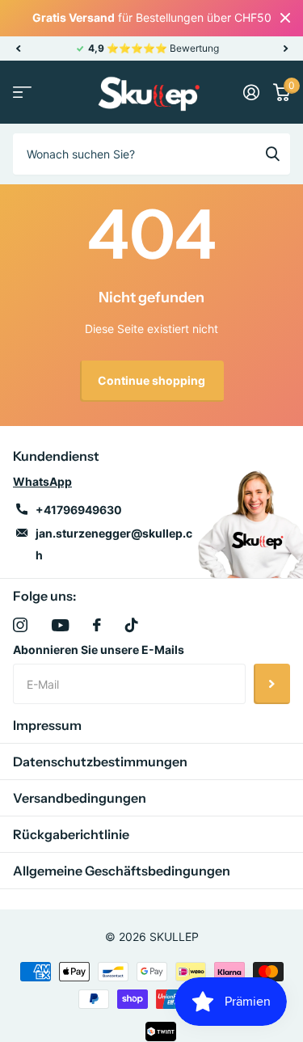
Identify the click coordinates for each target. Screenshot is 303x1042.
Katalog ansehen (22, 92)
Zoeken (272, 153)
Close (285, 18)
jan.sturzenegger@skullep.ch (114, 544)
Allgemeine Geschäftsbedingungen (121, 871)
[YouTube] (60, 625)
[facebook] (97, 624)
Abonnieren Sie (272, 684)
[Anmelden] (250, 92)
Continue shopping (151, 380)
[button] (18, 48)
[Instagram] (20, 625)
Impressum (47, 725)
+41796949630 (79, 510)
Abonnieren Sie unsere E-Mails (98, 649)
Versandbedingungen (79, 798)
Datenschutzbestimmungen (100, 761)
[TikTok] (131, 625)
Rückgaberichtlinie (71, 834)
